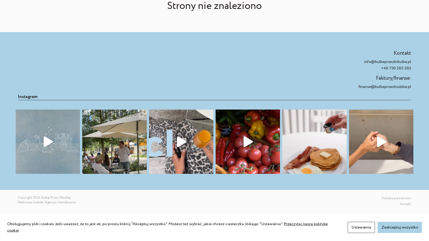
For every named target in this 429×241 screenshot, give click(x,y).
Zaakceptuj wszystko (399, 227)
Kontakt (405, 204)
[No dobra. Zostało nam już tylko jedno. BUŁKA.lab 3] (48, 142)
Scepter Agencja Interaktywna (54, 202)
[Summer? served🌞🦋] (181, 142)
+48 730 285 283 (396, 68)
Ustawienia (361, 227)
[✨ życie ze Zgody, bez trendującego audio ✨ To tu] (114, 142)
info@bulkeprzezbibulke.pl (387, 62)
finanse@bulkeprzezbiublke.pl (385, 87)
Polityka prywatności (396, 198)
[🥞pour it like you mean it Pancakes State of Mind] (314, 142)
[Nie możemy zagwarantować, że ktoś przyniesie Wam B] (381, 142)
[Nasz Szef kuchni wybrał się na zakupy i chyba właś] (248, 142)
